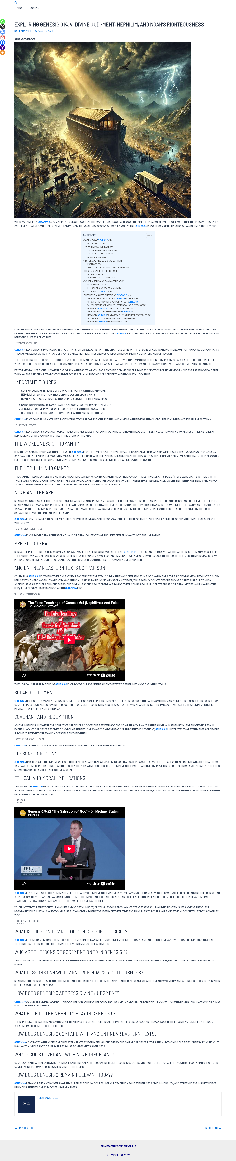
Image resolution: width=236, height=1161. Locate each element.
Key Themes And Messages (98, 247)
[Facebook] (2, 42)
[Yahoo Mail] (2, 47)
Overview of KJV (98, 240)
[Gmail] (2, 37)
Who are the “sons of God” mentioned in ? (113, 302)
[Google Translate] (2, 32)
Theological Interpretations (100, 271)
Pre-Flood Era (94, 264)
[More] (2, 52)
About (21, 8)
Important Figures (97, 243)
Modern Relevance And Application (104, 281)
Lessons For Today (97, 284)
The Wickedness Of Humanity (102, 250)
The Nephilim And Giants (100, 254)
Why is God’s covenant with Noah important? (111, 318)
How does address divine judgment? (110, 308)
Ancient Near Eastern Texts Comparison (108, 267)
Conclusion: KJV (98, 291)
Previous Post (25, 1128)
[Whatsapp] (2, 21)
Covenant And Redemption (101, 278)
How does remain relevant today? (109, 321)
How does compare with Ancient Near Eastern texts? (119, 315)
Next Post (213, 1128)
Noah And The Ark (96, 257)
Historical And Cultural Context (103, 260)
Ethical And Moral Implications (104, 288)
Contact (35, 8)
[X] (2, 26)
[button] (15, 3)
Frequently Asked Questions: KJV (107, 295)
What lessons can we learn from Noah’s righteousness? (116, 305)
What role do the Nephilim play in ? (110, 311)
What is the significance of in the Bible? (112, 298)
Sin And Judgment (96, 274)
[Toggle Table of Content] (147, 235)
